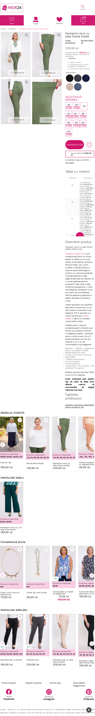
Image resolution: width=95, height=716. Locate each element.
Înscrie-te (72, 58)
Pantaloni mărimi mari (75, 254)
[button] (2, 444)
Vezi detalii (69, 163)
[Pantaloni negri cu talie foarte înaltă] (69, 78)
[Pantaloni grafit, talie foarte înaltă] (78, 78)
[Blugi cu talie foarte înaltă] (78, 87)
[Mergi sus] (89, 710)
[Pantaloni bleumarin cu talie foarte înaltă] (86, 78)
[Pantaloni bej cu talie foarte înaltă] (69, 87)
